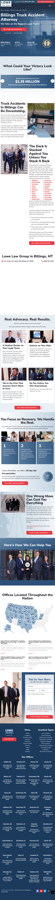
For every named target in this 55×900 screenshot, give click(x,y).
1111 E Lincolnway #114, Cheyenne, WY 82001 (34, 845)
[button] (2, 81)
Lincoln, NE (47, 762)
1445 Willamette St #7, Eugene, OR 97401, (34, 766)
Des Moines (48, 193)
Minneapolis (48, 182)
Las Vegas (47, 180)
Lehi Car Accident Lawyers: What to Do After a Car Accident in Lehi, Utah (40, 657)
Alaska (34, 195)
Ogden (34, 188)
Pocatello (47, 184)
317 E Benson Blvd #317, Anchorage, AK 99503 (47, 814)
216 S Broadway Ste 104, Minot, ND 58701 (34, 797)
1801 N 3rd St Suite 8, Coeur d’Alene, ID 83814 (7, 862)
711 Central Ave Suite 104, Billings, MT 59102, (7, 781)
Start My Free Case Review (39, 717)
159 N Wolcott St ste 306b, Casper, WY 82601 (47, 845)
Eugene (34, 197)
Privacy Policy (35, 711)
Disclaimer (28, 890)
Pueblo (46, 188)
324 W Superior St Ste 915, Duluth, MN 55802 (48, 781)
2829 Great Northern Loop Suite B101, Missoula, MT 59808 (21, 781)
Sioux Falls (47, 197)
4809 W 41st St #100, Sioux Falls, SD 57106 (20, 812)
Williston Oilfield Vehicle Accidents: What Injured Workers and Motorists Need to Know (13, 658)
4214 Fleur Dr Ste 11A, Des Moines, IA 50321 (21, 845)
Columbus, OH (47, 824)
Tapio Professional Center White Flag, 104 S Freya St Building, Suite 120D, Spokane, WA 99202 (34, 878)
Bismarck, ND (47, 793)
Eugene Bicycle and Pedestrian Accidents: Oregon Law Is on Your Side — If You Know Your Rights (13, 642)
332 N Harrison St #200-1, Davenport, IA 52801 (21, 829)
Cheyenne (35, 184)
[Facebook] (37, 891)
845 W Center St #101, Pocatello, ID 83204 (34, 860)
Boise (33, 193)
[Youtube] (41, 891)
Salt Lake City (48, 190)
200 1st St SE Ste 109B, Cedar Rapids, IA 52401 (7, 845)
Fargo (33, 186)
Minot (33, 191)
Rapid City (47, 195)
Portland (47, 186)
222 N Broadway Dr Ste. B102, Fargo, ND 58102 (7, 797)
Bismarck (35, 190)
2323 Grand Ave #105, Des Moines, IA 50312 (34, 831)
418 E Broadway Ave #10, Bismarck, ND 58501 (47, 797)
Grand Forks (48, 199)
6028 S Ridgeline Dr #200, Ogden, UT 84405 (21, 877)
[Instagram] (48, 891)
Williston (35, 180)
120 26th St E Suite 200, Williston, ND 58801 (7, 812)
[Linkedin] (45, 891)
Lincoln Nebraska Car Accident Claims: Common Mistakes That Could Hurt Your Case (40, 642)
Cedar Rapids (36, 182)
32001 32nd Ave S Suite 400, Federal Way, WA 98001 (48, 879)
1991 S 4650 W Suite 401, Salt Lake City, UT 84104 (7, 879)
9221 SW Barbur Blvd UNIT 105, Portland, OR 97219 (21, 766)
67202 (7, 768)
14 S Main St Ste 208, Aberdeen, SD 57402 (7, 829)
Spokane (47, 191)
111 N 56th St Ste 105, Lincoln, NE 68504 (47, 766)
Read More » (3, 653)
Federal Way (36, 199)
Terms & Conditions (44, 711)
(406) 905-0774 (34, 526)
